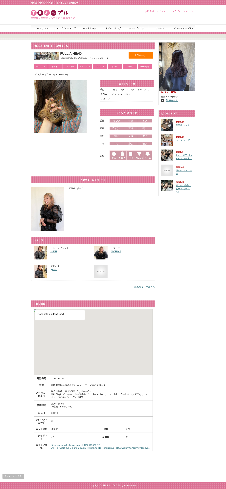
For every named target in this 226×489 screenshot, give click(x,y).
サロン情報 (144, 67)
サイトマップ (163, 11)
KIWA (53, 269)
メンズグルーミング (66, 28)
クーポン (160, 28)
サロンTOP (40, 67)
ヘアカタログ (89, 28)
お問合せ (149, 11)
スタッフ (100, 67)
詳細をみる (172, 100)
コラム (130, 67)
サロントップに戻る (13, 476)
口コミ (115, 67)
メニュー (70, 67)
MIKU (53, 251)
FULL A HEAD (110, 485)
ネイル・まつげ (113, 28)
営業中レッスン (184, 125)
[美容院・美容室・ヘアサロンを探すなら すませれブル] (57, 18)
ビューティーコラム (183, 28)
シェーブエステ (136, 28)
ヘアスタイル (85, 67)
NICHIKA (116, 251)
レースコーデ (183, 140)
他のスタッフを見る (144, 287)
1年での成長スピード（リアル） (183, 188)
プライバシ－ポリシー (183, 11)
